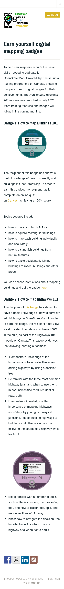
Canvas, (13, 200)
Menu (54, 14)
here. (44, 287)
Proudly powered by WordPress (23, 578)
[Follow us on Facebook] (7, 560)
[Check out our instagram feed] (34, 560)
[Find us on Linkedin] (25, 560)
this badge (31, 307)
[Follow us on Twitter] (16, 560)
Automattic (33, 583)
